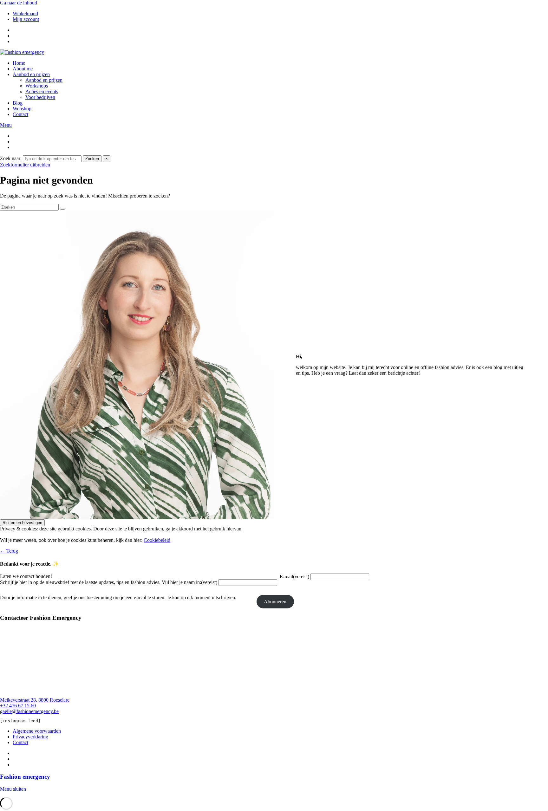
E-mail (294, 576)
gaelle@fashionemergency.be (29, 711)
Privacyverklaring (30, 736)
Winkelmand (25, 13)
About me (23, 68)
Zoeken (92, 158)
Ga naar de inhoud (18, 2)
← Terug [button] (9, 551)
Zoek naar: (11, 158)
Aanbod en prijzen (31, 74)
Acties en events (41, 91)
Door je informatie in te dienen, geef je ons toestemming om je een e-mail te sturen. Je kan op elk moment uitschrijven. (118, 597)
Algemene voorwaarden (37, 731)
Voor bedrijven (40, 97)
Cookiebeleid (157, 540)
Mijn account (26, 19)
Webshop (22, 108)
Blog (18, 103)
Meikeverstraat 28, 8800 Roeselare (34, 700)
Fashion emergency (25, 776)
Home (19, 63)
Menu (6, 125)
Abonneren (275, 601)
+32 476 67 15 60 (18, 705)
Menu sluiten (13, 789)
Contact (20, 114)
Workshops (36, 85)
